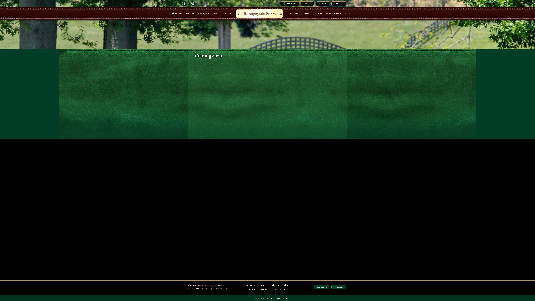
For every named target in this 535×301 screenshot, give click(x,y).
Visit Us (323, 3)
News (273, 289)
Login (286, 298)
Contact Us (338, 3)
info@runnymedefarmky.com (215, 288)
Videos (308, 3)
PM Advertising (259, 298)
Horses (262, 285)
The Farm (251, 289)
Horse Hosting (277, 298)
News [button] (319, 13)
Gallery (227, 13)
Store (282, 289)
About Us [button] (177, 13)
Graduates (274, 285)
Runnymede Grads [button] (208, 13)
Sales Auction (333, 13)
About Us (251, 285)
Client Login (291, 3)
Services (307, 13)
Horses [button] (190, 13)
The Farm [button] (293, 13)
